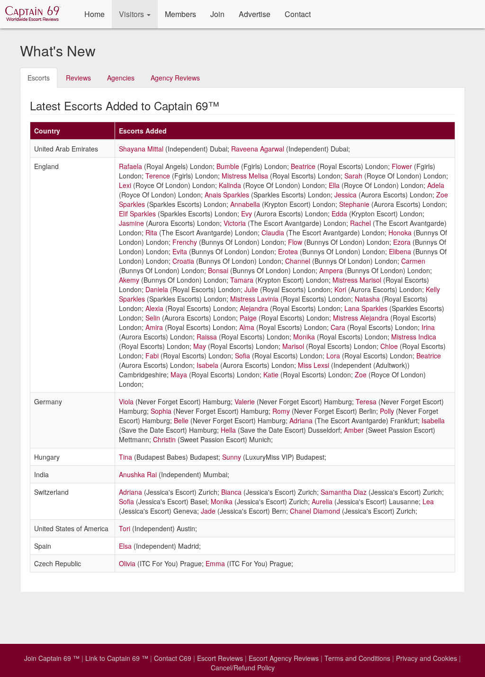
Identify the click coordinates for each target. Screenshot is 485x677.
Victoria (235, 223)
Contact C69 (172, 658)
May (199, 346)
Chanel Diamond (315, 511)
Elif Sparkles (137, 213)
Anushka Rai (138, 474)
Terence (157, 175)
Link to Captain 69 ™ (116, 658)
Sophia (161, 411)
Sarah (353, 175)
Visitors (132, 14)
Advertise (254, 14)
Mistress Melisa (245, 175)
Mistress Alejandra (360, 317)
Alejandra (254, 308)
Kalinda (230, 185)
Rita (151, 232)
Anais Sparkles (227, 194)
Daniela (156, 289)
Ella (334, 185)
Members (180, 14)
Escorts (38, 77)
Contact (298, 14)
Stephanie (354, 204)
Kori (340, 289)
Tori (124, 528)
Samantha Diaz (344, 492)
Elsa (125, 546)
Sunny (231, 457)
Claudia (272, 232)
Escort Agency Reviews (284, 658)
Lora (333, 355)
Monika (304, 336)
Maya (179, 374)
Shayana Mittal (141, 148)
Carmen (413, 261)
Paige (248, 317)
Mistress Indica (413, 336)
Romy (281, 411)
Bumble (227, 166)
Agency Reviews (175, 77)
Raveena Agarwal (257, 148)
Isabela (207, 365)
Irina (428, 327)
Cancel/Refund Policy (243, 667)
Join (217, 14)
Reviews (78, 77)
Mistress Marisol (356, 280)
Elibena (400, 251)
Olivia (127, 563)
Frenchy (184, 242)
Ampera (331, 270)
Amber (354, 430)
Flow (295, 242)
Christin (164, 439)
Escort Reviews (220, 658)
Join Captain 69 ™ (52, 658)
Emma (215, 563)
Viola (126, 401)
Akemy (129, 280)
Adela (435, 185)
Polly (387, 411)
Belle (181, 420)
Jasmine (131, 223)
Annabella (245, 204)
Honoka (400, 232)
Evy (246, 213)
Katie (270, 374)
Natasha (367, 298)
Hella (228, 430)
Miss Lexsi (313, 365)
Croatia (183, 261)
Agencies (121, 77)
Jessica (345, 194)
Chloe (389, 346)
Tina (125, 457)
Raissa (207, 336)
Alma (246, 327)
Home (94, 14)
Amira (154, 327)
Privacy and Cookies (426, 658)
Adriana (301, 420)
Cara (338, 327)
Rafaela (130, 166)
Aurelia (322, 501)
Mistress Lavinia (254, 298)
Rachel (360, 223)
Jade (208, 511)
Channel (297, 261)
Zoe (361, 374)
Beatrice (303, 166)
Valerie (244, 401)
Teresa (366, 401)
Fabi (152, 355)
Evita (179, 251)
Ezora (402, 242)
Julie (251, 289)
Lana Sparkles (365, 308)
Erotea (288, 251)
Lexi (125, 185)
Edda (339, 213)
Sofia (242, 355)
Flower (402, 166)
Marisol (293, 346)
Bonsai (218, 270)
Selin (152, 317)
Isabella (433, 420)
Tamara (241, 280)
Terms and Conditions (357, 658)
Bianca (231, 492)
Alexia (154, 308)
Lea (428, 501)
